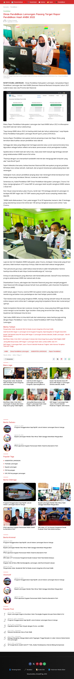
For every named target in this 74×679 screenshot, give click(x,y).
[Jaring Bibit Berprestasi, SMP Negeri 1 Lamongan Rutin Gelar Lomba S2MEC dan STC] (37, 394)
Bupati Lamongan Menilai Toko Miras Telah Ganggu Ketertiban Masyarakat (38, 436)
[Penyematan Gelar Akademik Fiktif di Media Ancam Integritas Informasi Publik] (13, 373)
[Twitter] (33, 664)
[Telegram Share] (65, 359)
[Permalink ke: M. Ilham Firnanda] (5, 21)
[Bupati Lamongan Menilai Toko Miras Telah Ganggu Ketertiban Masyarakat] (7, 438)
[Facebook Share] (53, 359)
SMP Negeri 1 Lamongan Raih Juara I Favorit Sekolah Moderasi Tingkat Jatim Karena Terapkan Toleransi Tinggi (34, 345)
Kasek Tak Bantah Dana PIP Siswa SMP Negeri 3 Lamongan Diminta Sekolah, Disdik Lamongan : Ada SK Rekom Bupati (36, 335)
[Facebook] (30, 664)
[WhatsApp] (44, 664)
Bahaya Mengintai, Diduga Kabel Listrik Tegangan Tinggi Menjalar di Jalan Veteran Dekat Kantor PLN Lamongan (39, 639)
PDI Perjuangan (10, 470)
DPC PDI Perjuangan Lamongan (15, 473)
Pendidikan (6, 11)
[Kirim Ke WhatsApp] (69, 359)
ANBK (6, 351)
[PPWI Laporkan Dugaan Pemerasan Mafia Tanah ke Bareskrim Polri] (7, 447)
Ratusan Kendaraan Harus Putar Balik (20, 632)
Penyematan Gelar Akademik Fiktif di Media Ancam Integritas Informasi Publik (28, 329)
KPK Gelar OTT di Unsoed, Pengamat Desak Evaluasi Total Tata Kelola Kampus (52, 528)
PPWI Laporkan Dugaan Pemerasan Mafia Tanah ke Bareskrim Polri (36, 446)
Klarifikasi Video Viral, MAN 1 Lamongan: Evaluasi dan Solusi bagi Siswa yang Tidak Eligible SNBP (34, 339)
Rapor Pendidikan (55, 351)
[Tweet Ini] (57, 359)
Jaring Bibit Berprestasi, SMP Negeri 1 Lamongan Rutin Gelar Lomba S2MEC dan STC (30, 342)
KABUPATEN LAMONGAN (39, 351)
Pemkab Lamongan (11, 464)
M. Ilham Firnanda (12, 20)
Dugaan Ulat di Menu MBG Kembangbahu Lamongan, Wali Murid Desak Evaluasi (29, 563)
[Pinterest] (37, 664)
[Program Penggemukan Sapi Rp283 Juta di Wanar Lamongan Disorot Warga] (7, 429)
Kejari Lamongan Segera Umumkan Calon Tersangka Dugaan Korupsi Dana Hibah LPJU (36, 614)
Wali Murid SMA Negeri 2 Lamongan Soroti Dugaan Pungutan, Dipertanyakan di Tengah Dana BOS (34, 332)
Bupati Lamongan (11, 467)
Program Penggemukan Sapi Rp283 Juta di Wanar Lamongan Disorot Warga (39, 427)
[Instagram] (40, 664)
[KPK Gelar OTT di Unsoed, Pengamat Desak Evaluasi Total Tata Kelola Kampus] (54, 516)
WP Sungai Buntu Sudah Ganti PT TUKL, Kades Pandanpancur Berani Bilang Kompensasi (36, 645)
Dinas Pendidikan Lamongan (19, 351)
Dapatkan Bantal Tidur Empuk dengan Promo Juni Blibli (26, 626)
